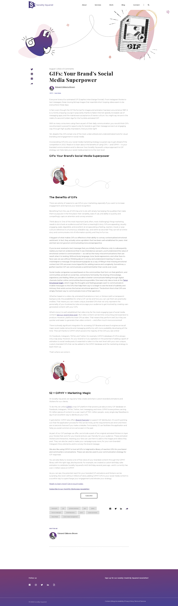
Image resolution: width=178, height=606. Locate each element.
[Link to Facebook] (110, 509)
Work (111, 5)
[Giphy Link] (54, 585)
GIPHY (51, 93)
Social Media (58, 93)
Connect (136, 5)
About (84, 5)
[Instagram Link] (36, 585)
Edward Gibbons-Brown (65, 87)
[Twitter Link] (42, 585)
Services (98, 5)
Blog (123, 5)
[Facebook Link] (30, 585)
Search (148, 4)
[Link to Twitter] (116, 509)
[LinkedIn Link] (48, 585)
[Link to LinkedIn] (121, 509)
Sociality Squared (41, 5)
